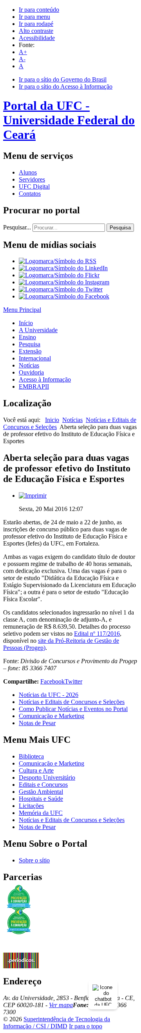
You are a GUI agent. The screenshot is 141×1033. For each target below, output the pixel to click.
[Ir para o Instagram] (64, 282)
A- (22, 59)
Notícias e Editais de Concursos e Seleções (72, 701)
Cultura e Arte (36, 770)
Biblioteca (31, 756)
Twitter (73, 681)
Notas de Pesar (37, 723)
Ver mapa (61, 1005)
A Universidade (38, 330)
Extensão (30, 351)
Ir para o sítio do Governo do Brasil (63, 79)
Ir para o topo (85, 1026)
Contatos (30, 193)
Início (26, 323)
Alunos (28, 172)
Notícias (29, 365)
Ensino (27, 337)
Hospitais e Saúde (41, 798)
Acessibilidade (37, 38)
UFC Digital (34, 186)
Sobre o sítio (34, 860)
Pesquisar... (17, 227)
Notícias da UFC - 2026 (48, 694)
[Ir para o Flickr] (59, 275)
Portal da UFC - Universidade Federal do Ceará (69, 120)
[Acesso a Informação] (21, 950)
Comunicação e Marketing (51, 716)
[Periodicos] (21, 966)
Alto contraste (36, 30)
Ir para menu (34, 16)
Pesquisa (120, 228)
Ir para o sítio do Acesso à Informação (65, 86)
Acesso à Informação (45, 379)
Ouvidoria (31, 372)
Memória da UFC (41, 812)
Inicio (52, 419)
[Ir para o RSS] (57, 261)
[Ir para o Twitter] (61, 289)
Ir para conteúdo (39, 9)
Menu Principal (22, 309)
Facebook (52, 681)
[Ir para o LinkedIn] (63, 268)
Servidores (32, 179)
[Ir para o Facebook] (64, 296)
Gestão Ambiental (41, 791)
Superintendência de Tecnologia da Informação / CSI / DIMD (56, 1022)
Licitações (31, 805)
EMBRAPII (34, 386)
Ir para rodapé (36, 23)
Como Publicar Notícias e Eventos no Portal (73, 709)
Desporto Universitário (47, 777)
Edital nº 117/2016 (97, 633)
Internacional (35, 358)
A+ (23, 52)
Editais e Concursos (43, 784)
